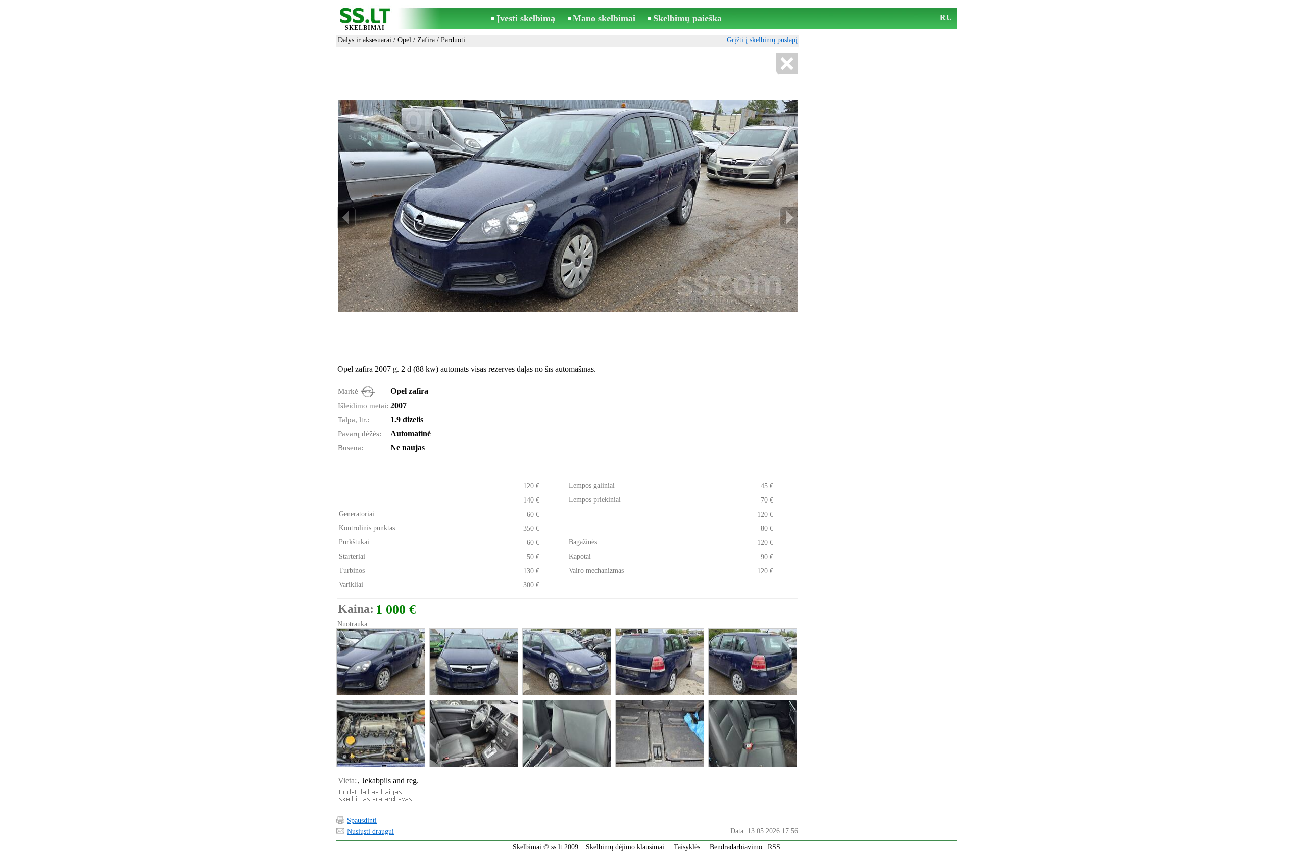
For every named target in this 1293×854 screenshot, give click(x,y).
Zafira (426, 40)
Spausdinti (362, 820)
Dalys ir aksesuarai (364, 40)
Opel (404, 40)
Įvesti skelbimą (525, 18)
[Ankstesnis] (346, 217)
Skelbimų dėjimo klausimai (625, 847)
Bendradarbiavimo (736, 847)
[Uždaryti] (787, 64)
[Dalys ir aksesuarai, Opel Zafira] (380, 661)
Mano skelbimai (604, 18)
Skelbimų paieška (687, 18)
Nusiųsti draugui (370, 831)
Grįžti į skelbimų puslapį (762, 40)
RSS (774, 847)
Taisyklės (687, 847)
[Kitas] (788, 217)
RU (946, 17)
